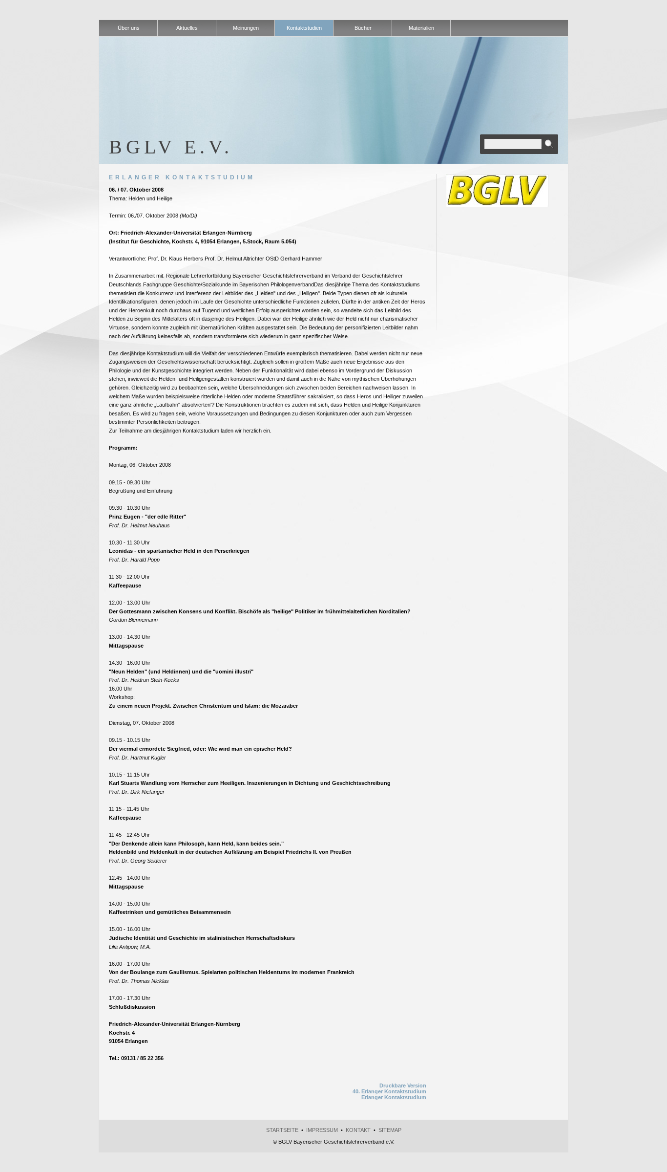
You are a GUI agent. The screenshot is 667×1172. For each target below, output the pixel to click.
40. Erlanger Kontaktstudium (389, 1091)
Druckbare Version (402, 1085)
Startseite (282, 1130)
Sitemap (389, 1130)
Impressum (322, 1130)
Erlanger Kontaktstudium (393, 1097)
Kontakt (358, 1130)
